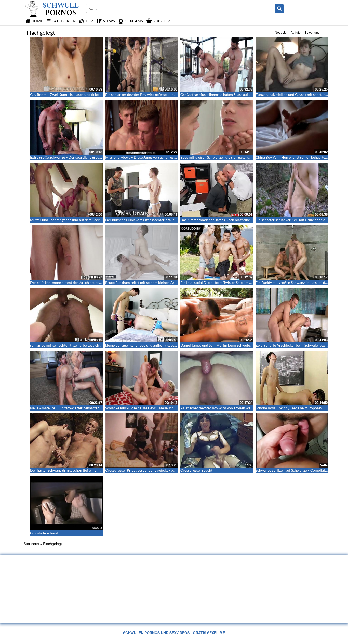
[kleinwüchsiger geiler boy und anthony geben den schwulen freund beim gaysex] (141, 315)
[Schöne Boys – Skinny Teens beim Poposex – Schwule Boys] (292, 378)
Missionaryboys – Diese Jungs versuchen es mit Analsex (149, 157)
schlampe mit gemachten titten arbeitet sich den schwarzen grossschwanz (88, 345)
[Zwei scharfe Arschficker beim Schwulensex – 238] (292, 315)
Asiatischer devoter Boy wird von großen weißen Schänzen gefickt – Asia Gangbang (245, 408)
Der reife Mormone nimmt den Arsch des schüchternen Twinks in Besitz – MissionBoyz (98, 282)
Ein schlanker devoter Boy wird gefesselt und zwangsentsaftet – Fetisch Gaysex (167, 94)
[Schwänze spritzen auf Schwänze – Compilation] (292, 440)
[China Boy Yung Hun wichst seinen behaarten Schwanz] (292, 127)
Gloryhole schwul (44, 533)
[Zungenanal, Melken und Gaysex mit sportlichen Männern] (292, 64)
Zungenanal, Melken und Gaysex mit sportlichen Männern (301, 94)
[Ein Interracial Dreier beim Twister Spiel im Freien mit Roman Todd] (216, 252)
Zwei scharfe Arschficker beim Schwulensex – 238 (295, 345)
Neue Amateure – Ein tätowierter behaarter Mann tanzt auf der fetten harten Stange (96, 408)
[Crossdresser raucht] (216, 440)
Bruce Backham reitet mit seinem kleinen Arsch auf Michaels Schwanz (160, 282)
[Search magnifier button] (279, 8)
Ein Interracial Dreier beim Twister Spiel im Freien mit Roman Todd (233, 282)
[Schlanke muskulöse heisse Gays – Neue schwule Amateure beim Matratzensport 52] (141, 378)
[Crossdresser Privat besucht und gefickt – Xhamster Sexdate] (141, 440)
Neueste (281, 32)
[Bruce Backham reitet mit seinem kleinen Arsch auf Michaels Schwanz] (141, 252)
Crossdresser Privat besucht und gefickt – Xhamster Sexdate (152, 470)
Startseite (31, 543)
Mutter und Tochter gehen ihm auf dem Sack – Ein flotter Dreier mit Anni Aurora (93, 220)
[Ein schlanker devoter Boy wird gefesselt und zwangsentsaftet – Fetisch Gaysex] (141, 64)
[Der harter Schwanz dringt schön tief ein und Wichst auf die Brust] (66, 440)
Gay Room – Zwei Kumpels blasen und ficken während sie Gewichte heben (88, 94)
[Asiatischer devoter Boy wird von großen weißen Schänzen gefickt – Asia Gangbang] (216, 378)
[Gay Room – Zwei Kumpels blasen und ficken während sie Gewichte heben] (66, 64)
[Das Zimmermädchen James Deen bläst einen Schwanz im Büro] (216, 190)
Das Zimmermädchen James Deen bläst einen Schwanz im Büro (230, 220)
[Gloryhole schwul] (66, 503)
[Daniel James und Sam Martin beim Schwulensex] (216, 315)
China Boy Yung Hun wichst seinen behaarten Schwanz (299, 157)
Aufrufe (296, 32)
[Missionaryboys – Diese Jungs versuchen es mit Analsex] (141, 127)
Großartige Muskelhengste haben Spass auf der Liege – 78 (225, 94)
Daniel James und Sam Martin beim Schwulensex (218, 345)
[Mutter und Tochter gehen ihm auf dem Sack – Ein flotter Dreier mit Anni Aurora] (66, 190)
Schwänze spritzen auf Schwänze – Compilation (293, 470)
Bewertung (312, 32)
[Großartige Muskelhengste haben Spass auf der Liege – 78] (216, 64)
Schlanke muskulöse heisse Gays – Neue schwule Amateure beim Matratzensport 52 (171, 408)
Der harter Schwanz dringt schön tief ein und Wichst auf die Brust (81, 470)
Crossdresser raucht (196, 470)
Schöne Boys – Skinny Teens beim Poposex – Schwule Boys (301, 408)
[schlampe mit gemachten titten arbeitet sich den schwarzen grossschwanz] (66, 315)
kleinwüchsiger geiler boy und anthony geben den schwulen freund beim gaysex (167, 345)
